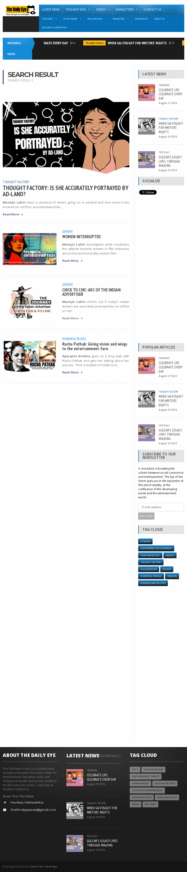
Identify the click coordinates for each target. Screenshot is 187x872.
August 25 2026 (168, 170)
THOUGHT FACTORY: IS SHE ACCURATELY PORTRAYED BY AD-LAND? (65, 191)
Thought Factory (90, 43)
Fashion (172, 576)
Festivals (164, 152)
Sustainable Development (156, 548)
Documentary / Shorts (145, 776)
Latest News (51, 9)
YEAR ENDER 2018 (153, 769)
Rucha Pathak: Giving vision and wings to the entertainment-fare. (94, 346)
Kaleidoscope (148, 569)
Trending (164, 85)
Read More (11, 214)
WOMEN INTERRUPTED (81, 236)
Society (167, 569)
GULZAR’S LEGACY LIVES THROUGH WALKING (170, 161)
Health (170, 555)
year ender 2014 (167, 797)
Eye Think (150, 804)
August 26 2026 (168, 136)
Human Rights (140, 783)
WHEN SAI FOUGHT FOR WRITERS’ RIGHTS (133, 43)
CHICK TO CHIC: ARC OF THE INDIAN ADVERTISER (91, 292)
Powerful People (74, 338)
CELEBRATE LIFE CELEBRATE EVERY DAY (170, 93)
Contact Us (152, 9)
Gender (67, 231)
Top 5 (135, 769)
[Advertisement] (161, 269)
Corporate (141, 18)
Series (135, 804)
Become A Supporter (54, 27)
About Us (159, 18)
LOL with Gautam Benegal (147, 790)
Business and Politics (153, 583)
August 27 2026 (168, 103)
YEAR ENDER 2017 (150, 555)
